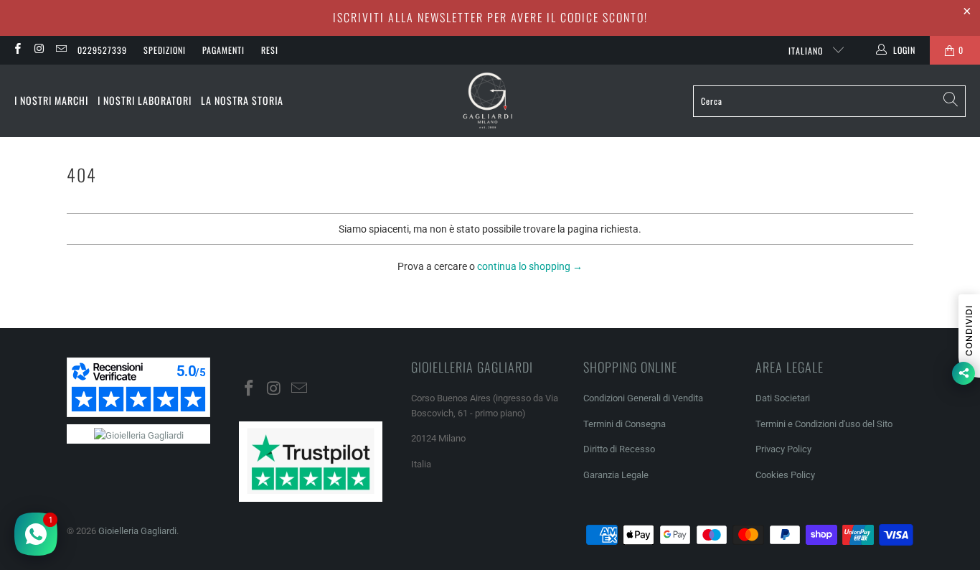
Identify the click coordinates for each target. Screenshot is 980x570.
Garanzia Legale (616, 474)
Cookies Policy (785, 474)
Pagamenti (223, 50)
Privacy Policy (783, 449)
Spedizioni (164, 50)
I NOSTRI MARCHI (51, 100)
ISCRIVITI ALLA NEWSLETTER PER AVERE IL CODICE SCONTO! (490, 17)
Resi (269, 50)
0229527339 (102, 50)
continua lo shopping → (530, 266)
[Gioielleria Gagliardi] (487, 101)
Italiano (807, 51)
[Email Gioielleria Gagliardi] (61, 50)
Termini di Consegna (624, 424)
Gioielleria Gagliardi (137, 530)
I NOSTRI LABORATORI (145, 100)
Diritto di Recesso (619, 449)
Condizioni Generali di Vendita (643, 398)
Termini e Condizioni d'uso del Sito (823, 424)
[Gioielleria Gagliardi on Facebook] (17, 50)
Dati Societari (782, 398)
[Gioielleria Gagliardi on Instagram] (38, 50)
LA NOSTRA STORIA (242, 100)
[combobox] (829, 101)
